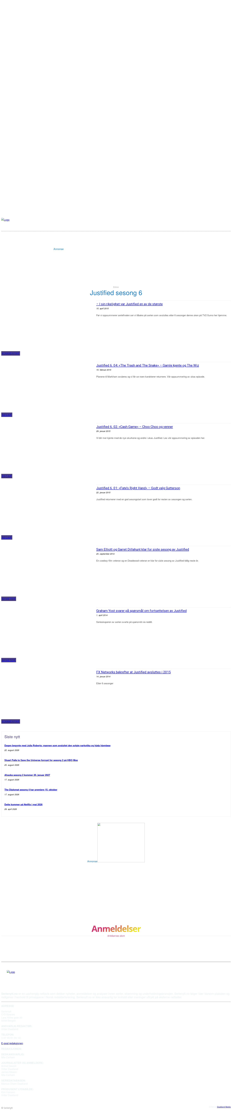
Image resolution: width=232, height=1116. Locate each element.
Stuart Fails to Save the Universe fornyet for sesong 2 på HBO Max (41, 760)
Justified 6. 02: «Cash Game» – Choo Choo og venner (134, 427)
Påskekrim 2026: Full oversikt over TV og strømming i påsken (37, 879)
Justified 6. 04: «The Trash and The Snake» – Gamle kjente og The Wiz (147, 365)
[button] (226, 226)
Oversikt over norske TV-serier (109, 894)
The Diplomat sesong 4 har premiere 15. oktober (30, 789)
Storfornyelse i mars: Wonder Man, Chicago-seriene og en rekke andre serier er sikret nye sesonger (127, 909)
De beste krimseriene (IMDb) (20, 907)
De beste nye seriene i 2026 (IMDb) (111, 877)
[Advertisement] (121, 243)
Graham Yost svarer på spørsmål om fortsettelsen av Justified (141, 611)
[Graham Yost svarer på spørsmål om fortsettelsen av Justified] (47, 634)
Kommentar (10, 353)
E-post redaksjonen (12, 1043)
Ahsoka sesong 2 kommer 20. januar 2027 (27, 775)
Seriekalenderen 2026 (15, 894)
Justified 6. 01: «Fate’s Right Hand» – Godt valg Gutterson (138, 488)
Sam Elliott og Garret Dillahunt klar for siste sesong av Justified (142, 549)
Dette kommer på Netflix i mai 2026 (23, 804)
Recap (7, 415)
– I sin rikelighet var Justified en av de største (129, 304)
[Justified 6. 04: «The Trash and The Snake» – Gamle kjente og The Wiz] (47, 389)
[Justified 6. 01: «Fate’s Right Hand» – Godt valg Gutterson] (47, 512)
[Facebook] (8, 977)
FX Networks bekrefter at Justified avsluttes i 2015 (133, 672)
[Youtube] (14, 977)
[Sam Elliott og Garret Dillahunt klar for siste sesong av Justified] (47, 573)
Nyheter (8, 599)
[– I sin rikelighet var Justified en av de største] (47, 328)
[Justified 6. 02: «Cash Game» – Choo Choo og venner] (47, 450)
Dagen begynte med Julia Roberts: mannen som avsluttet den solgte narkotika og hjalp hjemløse (57, 745)
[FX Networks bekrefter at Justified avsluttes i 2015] (47, 696)
